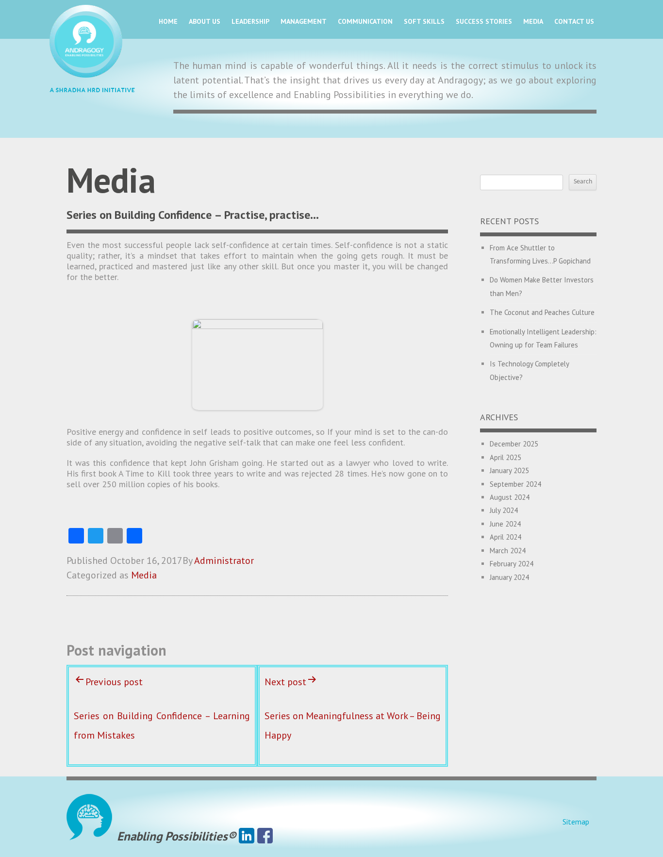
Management (304, 21)
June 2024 (505, 523)
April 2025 (505, 457)
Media (533, 21)
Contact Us (574, 21)
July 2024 (504, 510)
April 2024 (505, 537)
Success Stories (484, 21)
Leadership (250, 21)
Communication (365, 21)
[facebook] (265, 836)
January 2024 (509, 577)
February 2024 (511, 563)
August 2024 (510, 497)
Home (168, 21)
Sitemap (576, 821)
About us (204, 21)
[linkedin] (246, 836)
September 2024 (515, 484)
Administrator (224, 560)
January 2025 (509, 470)
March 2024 (508, 550)
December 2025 (514, 443)
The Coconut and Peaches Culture (542, 312)
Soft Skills (424, 21)
